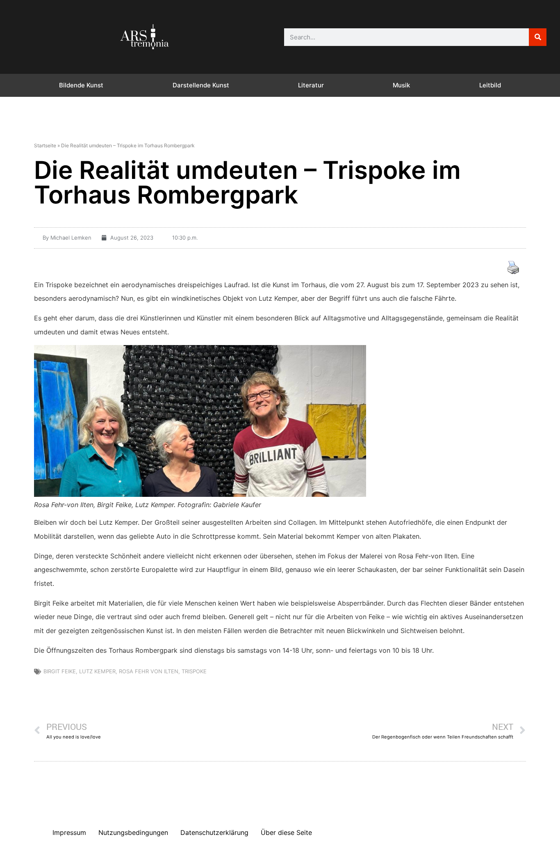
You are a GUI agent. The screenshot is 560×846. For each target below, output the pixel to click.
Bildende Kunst (81, 85)
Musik (401, 85)
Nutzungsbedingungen (133, 832)
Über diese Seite (286, 832)
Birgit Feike (59, 671)
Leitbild (490, 85)
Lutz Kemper (97, 671)
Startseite (45, 145)
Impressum (69, 832)
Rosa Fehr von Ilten (148, 671)
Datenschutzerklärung (214, 832)
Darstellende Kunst (201, 85)
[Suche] (537, 37)
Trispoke (194, 671)
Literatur (311, 85)
